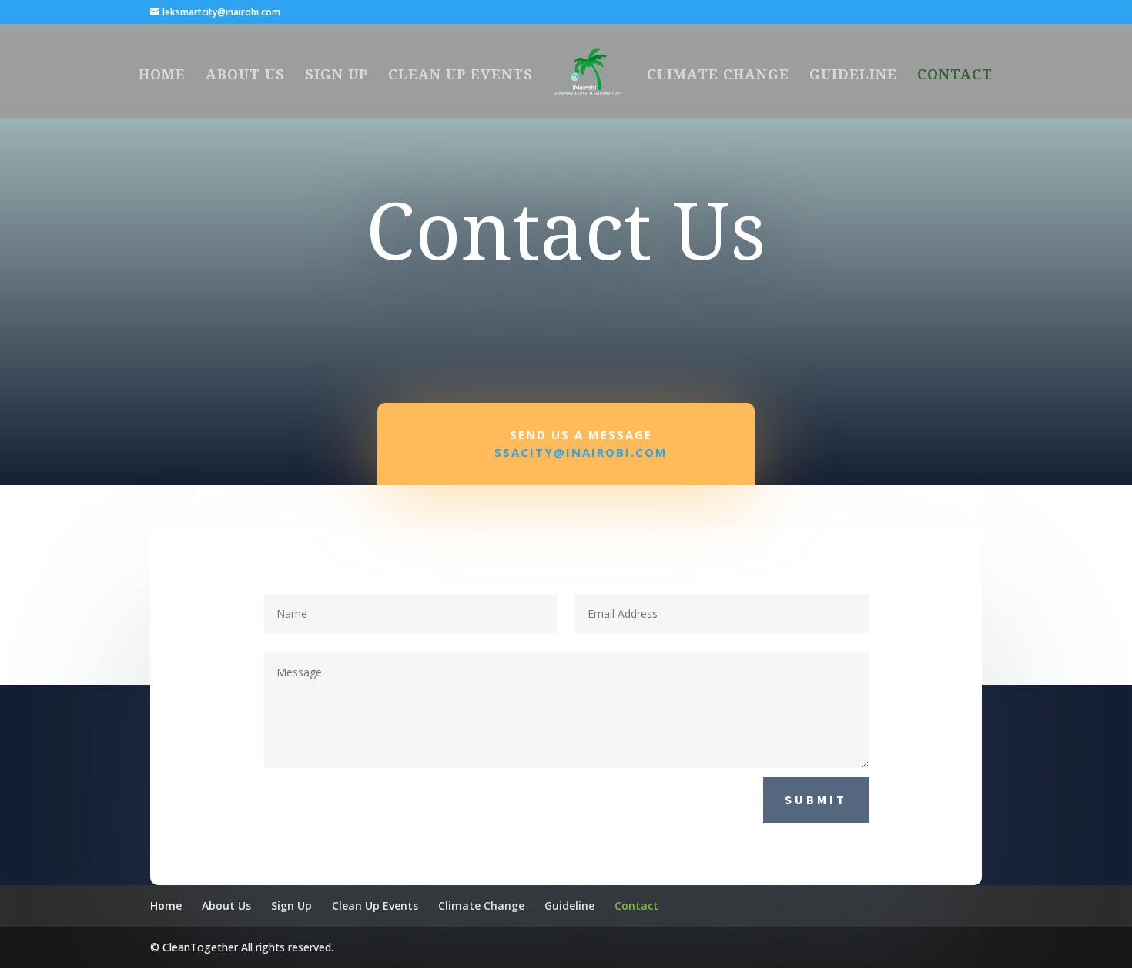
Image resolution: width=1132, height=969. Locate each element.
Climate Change (718, 76)
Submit (816, 799)
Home (162, 76)
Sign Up (336, 76)
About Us (245, 76)
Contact (955, 76)
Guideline (853, 76)
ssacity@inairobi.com (581, 452)
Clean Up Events (460, 76)
